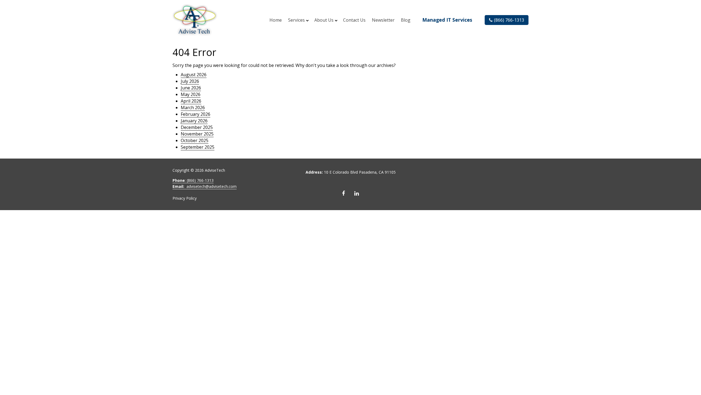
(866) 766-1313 (509, 20)
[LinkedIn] (356, 193)
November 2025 (197, 134)
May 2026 (190, 94)
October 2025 (194, 140)
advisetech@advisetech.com (205, 186)
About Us (324, 20)
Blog (405, 20)
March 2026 (193, 108)
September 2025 (197, 147)
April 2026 (191, 101)
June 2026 (191, 88)
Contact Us (354, 20)
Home (275, 20)
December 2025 (197, 127)
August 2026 (193, 75)
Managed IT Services (447, 19)
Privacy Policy (185, 198)
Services (296, 20)
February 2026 (195, 114)
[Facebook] (343, 193)
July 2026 (190, 81)
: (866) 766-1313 (193, 180)
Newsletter (383, 20)
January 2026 (194, 121)
